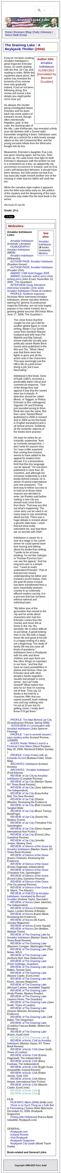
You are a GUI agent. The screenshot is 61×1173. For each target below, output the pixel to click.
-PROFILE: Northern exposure (27, 293)
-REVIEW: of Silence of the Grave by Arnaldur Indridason (29, 848)
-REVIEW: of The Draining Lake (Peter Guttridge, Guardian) (27, 962)
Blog (28, 32)
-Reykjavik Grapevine (22, 1140)
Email (23, 35)
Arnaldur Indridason (46, 64)
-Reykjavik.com (18, 1131)
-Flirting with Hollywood (23, 1117)
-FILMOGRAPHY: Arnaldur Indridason (18, 248)
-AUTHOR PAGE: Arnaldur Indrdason (31, 261)
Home (8, 32)
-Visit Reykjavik (19, 1137)
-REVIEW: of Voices (21, 902)
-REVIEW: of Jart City (22, 817)
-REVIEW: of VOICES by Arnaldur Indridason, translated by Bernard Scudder (28, 896)
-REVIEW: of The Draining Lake (28, 943)
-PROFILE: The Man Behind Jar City (31, 719)
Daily (36, 32)
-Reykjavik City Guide (22, 1143)
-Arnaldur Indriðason (21, 255)
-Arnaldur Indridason (21, 240)
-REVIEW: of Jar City (22, 781)
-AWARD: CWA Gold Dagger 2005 (29, 273)
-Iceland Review (19, 1134)
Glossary (46, 32)
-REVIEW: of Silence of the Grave (29, 855)
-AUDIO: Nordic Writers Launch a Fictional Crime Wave (27, 745)
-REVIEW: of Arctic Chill (23, 1049)
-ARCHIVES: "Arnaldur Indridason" (30, 769)
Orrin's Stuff (11, 35)
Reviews (19, 32)
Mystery (43, 253)
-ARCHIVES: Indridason (24, 764)
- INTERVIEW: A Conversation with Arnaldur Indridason (28, 727)
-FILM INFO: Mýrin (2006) (24, 1102)
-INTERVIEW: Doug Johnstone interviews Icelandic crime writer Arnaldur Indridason (26, 288)
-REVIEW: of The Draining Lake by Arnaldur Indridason (28, 936)
